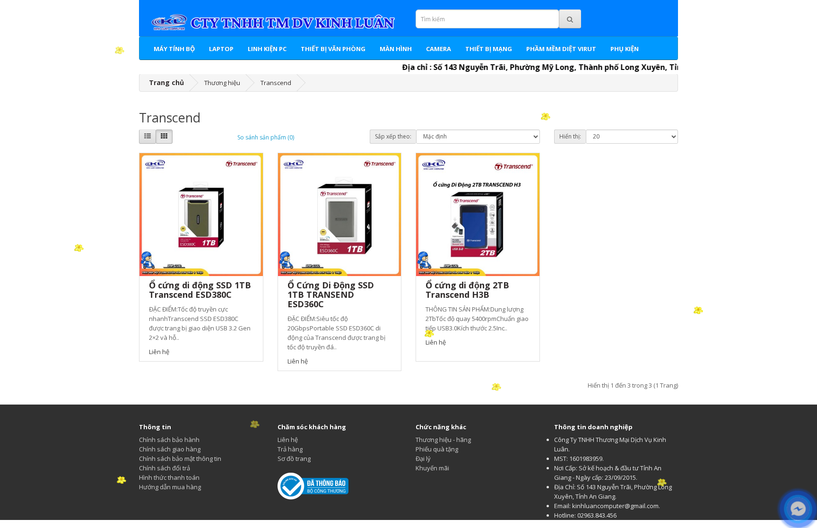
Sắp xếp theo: (393, 136)
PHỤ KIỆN (624, 48)
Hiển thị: (570, 136)
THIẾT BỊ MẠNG (488, 48)
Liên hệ (288, 439)
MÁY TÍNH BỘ (174, 48)
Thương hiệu (222, 82)
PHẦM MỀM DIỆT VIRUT (561, 48)
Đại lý (423, 458)
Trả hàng (290, 449)
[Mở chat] (798, 508)
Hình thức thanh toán (169, 477)
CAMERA (438, 48)
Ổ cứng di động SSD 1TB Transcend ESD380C (200, 289)
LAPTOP (221, 48)
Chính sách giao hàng (169, 449)
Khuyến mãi (432, 468)
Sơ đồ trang (294, 458)
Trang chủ (166, 82)
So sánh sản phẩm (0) (265, 137)
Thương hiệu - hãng (443, 439)
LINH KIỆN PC (267, 48)
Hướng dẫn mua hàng (170, 487)
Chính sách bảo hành (169, 439)
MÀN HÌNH (396, 48)
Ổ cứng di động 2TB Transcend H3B (467, 289)
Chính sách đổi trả (164, 468)
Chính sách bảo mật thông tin (180, 458)
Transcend (276, 82)
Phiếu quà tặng (437, 449)
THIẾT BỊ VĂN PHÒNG (333, 48)
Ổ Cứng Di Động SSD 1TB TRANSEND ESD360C (330, 294)
